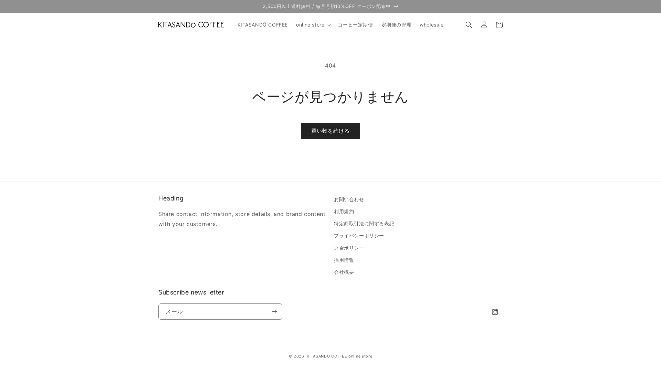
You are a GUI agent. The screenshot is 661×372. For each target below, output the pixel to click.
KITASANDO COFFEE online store (339, 356)
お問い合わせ (349, 199)
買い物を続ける (330, 130)
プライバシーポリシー (359, 235)
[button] (313, 25)
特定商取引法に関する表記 (364, 223)
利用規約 (344, 211)
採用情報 (344, 260)
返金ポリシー (349, 248)
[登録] (274, 311)
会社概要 (344, 272)
